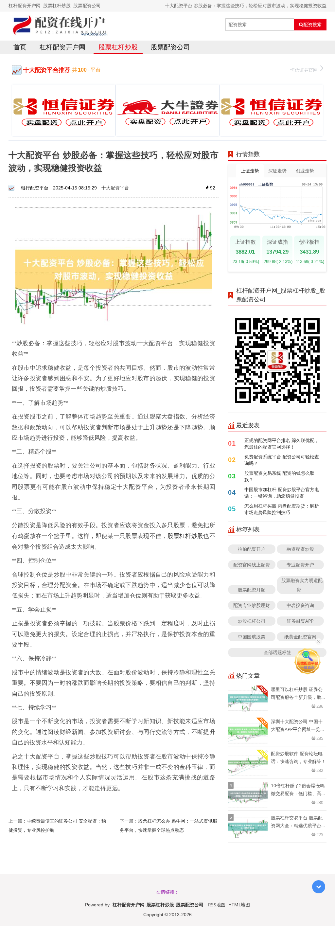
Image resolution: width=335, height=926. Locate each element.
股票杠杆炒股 (118, 47)
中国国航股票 (251, 636)
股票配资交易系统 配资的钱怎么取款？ (279, 476)
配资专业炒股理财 (251, 605)
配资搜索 (312, 24)
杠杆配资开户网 (62, 47)
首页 (19, 47)
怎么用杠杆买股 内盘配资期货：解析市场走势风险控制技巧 (281, 509)
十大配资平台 (115, 188)
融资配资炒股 (300, 549)
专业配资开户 (300, 564)
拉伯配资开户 (251, 549)
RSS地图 (216, 904)
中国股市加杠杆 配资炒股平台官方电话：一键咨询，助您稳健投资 (281, 492)
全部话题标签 (277, 652)
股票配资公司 (170, 47)
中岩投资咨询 (300, 605)
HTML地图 (239, 904)
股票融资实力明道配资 (302, 585)
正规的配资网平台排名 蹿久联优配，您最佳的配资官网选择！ (281, 443)
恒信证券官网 (304, 70)
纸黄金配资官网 (300, 636)
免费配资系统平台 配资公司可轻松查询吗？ (281, 460)
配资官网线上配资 (251, 564)
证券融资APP (300, 621)
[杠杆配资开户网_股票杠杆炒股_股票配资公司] (58, 24)
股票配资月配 (251, 589)
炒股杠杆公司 (251, 621)
